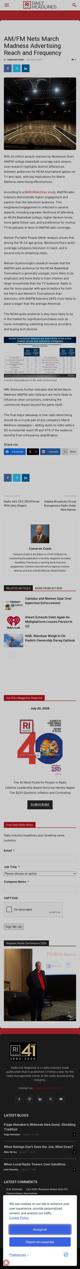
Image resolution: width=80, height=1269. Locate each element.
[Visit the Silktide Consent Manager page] (66, 1254)
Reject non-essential (40, 1242)
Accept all (40, 1229)
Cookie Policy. (19, 1217)
